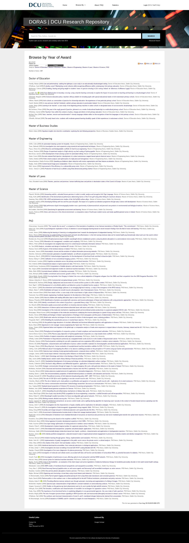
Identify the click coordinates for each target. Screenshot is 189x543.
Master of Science (99, 67)
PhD (107, 67)
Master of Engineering (74, 67)
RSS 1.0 (149, 63)
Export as (32, 63)
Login (145, 5)
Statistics (115, 5)
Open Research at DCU (36, 526)
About (31, 524)
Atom (141, 63)
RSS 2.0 (157, 63)
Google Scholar (99, 522)
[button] (56, 65)
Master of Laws (87, 67)
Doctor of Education (41, 67)
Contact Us (32, 522)
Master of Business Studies (57, 67)
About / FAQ (99, 5)
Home (65, 5)
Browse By (80, 5)
